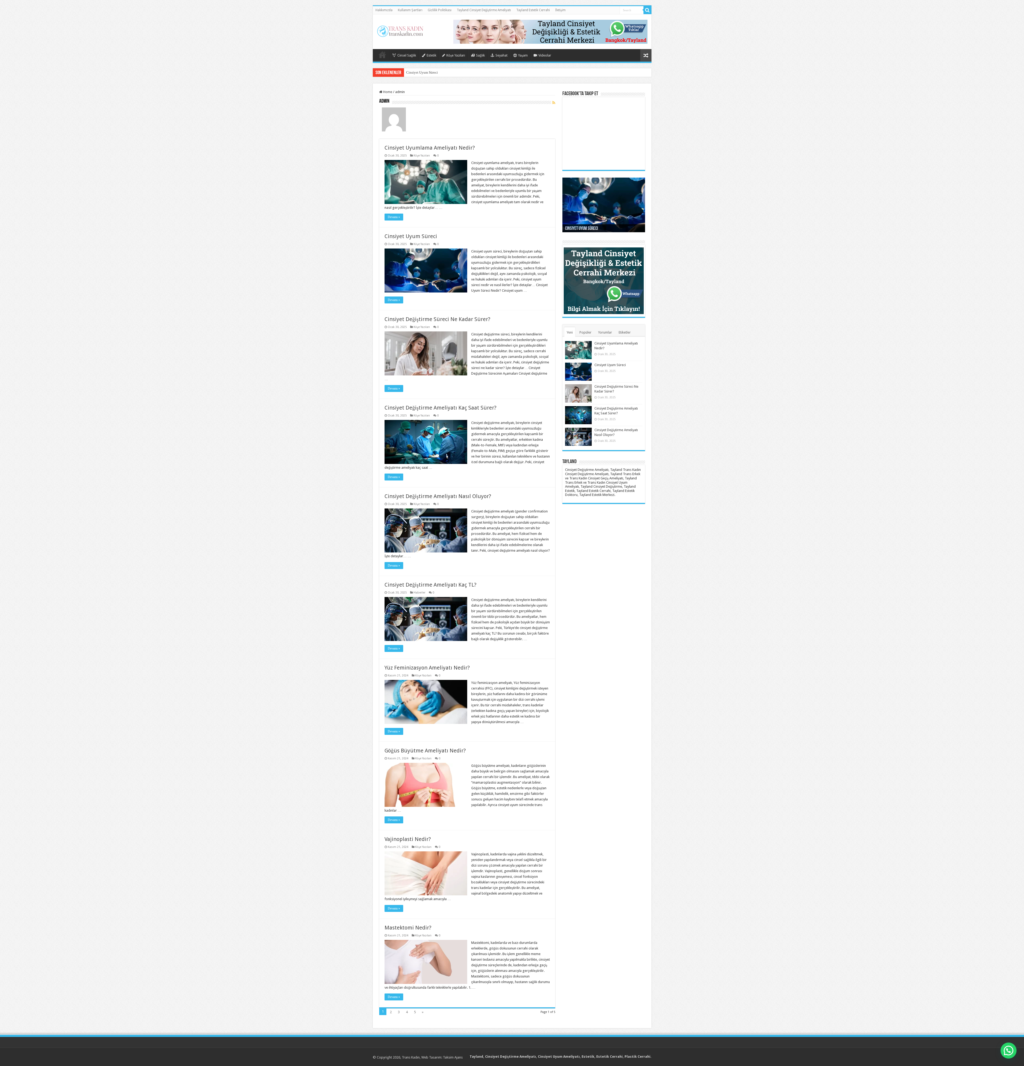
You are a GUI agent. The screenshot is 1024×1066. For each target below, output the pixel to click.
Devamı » (394, 217)
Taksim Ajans (453, 1057)
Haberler (419, 592)
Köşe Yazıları (455, 55)
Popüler (585, 332)
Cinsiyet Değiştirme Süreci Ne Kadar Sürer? (437, 72)
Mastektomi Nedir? (408, 927)
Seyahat (501, 55)
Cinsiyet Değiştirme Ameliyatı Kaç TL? (431, 585)
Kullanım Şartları (410, 10)
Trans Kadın (411, 1057)
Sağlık (480, 55)
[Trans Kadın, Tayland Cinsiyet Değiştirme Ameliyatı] (400, 30)
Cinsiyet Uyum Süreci (411, 236)
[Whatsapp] (550, 31)
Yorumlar (605, 332)
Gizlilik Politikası (439, 10)
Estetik (431, 55)
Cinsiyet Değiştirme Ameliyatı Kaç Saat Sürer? (441, 407)
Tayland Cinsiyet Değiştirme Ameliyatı (484, 10)
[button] (1009, 1051)
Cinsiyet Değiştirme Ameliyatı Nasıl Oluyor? (438, 496)
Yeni (570, 332)
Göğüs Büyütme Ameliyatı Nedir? (425, 750)
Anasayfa (382, 54)
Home (387, 92)
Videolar (544, 55)
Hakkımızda (384, 10)
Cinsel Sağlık (406, 55)
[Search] (647, 10)
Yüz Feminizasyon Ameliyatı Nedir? (427, 667)
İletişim (560, 10)
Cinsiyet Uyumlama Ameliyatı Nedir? (430, 148)
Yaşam (523, 55)
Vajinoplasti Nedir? (408, 839)
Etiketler (625, 332)
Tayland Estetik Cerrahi (533, 10)
